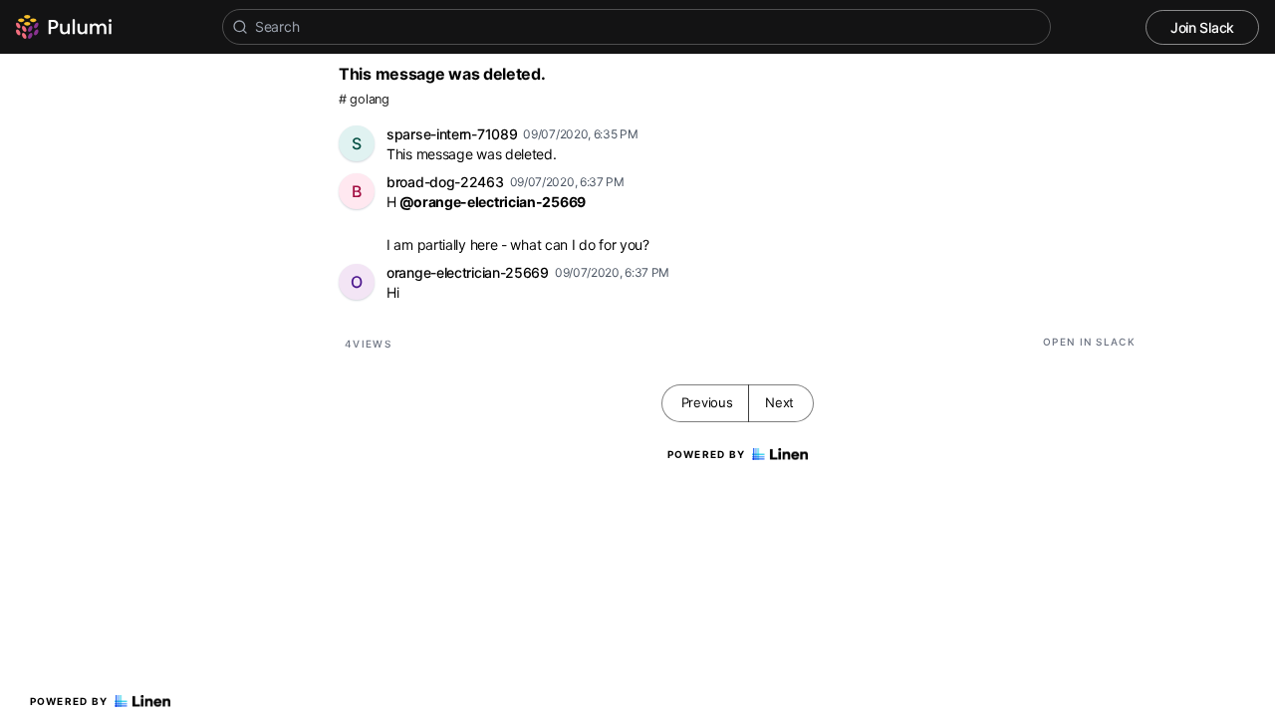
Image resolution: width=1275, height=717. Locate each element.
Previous (707, 402)
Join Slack (1202, 27)
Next (779, 402)
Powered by (69, 701)
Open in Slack (1089, 342)
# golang (364, 99)
